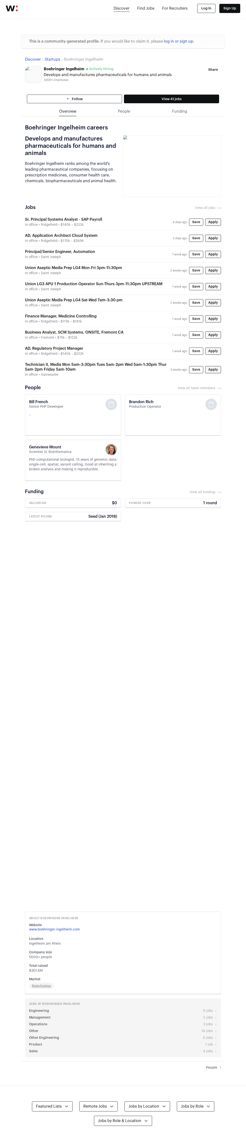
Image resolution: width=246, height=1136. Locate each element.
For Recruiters (175, 8)
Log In (206, 8)
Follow (77, 99)
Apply (213, 222)
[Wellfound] (12, 8)
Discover (121, 8)
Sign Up (229, 8)
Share (213, 69)
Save (196, 222)
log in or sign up (178, 41)
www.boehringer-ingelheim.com (54, 929)
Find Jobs (145, 8)
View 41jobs (172, 99)
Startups (52, 59)
